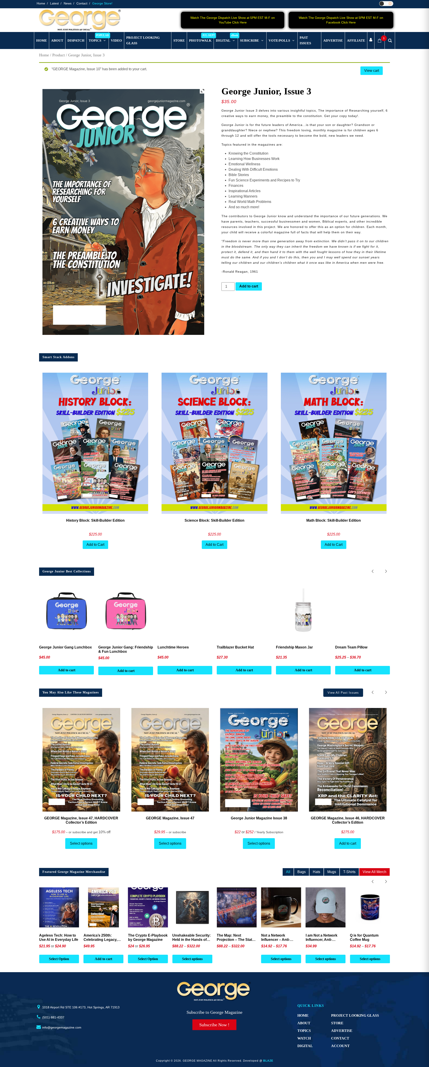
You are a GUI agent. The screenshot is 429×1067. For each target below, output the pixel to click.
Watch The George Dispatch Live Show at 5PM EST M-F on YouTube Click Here (232, 20)
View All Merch (374, 872)
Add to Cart (95, 544)
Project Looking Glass (355, 1015)
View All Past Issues (343, 692)
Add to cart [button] (59, 959)
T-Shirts (349, 872)
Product (58, 55)
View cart (371, 70)
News (68, 3)
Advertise (341, 1031)
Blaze (268, 1060)
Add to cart (248, 286)
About (303, 1023)
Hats (316, 872)
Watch (304, 1038)
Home (41, 3)
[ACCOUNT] (370, 40)
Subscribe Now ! (214, 1024)
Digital (305, 1046)
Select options (81, 843)
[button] (386, 571)
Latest (54, 3)
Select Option (103, 959)
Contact (81, 3)
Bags (301, 872)
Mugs (331, 872)
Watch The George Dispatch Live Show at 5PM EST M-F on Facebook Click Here (341, 20)
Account (340, 1046)
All (288, 872)
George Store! (102, 3)
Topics (304, 1031)
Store (337, 1023)
